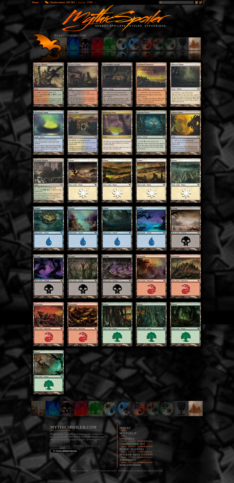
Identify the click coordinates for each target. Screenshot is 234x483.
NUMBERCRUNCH (145, 441)
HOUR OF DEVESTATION (136, 454)
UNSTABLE (126, 438)
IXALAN (125, 428)
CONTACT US (62, 446)
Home (35, 2)
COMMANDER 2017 (132, 443)
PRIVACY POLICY (87, 446)
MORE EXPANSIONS (130, 465)
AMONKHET (127, 459)
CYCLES (132, 441)
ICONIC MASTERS (131, 449)
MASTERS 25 (127, 433)
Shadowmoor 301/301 (62, 2)
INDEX (123, 431)
